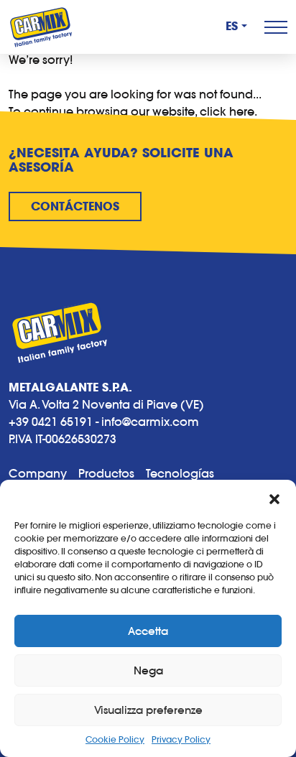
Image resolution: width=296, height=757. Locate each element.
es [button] (232, 26)
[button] (274, 498)
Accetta (148, 631)
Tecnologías (180, 473)
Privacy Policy (181, 739)
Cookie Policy (114, 739)
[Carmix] (41, 26)
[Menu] (275, 27)
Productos (106, 473)
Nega (148, 670)
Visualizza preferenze (148, 710)
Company (38, 473)
